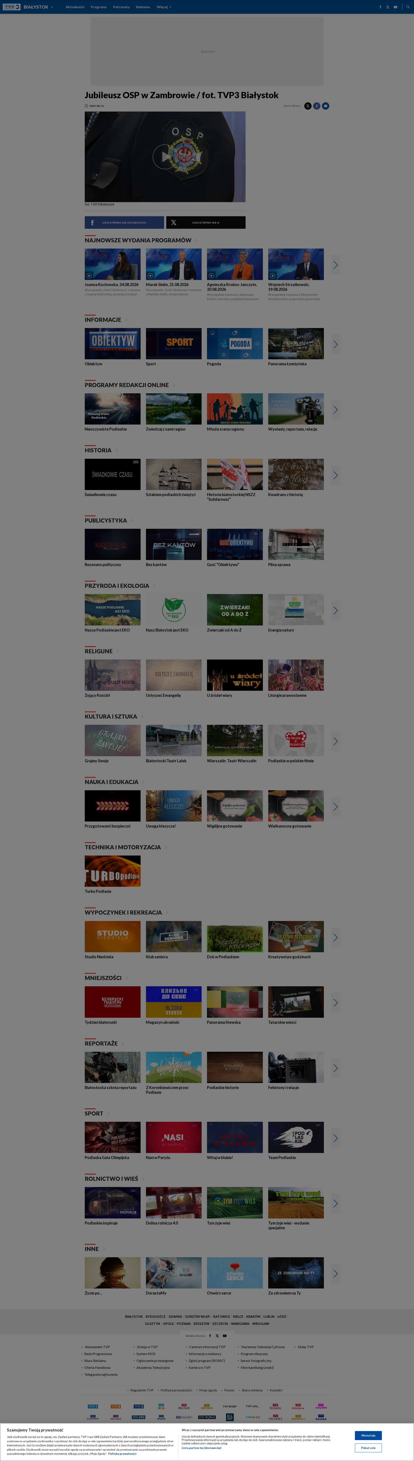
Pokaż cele (368, 1448)
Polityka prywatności (122, 1453)
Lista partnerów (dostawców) (201, 1448)
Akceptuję (368, 1435)
